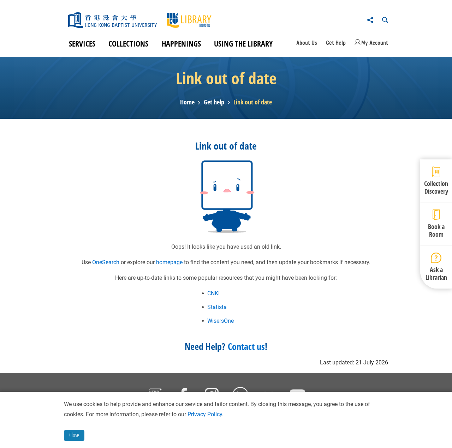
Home (187, 102)
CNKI (213, 293)
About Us (306, 43)
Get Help (336, 43)
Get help (214, 102)
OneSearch (105, 262)
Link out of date (252, 102)
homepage (169, 262)
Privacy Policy (205, 414)
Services (82, 43)
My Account (374, 43)
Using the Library (243, 43)
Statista (217, 307)
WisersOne (220, 320)
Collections (128, 43)
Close (74, 435)
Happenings (181, 43)
